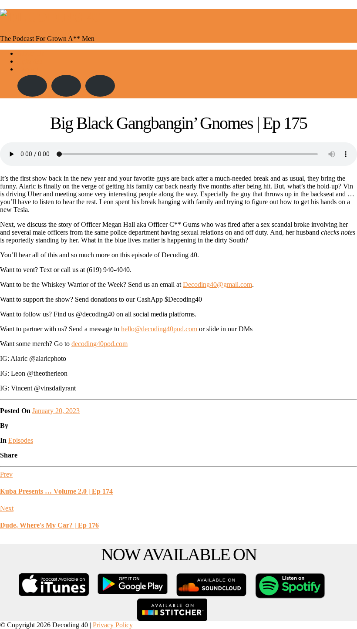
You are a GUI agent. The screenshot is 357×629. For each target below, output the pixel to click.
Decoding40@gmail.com (217, 284)
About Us (30, 53)
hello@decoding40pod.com (159, 329)
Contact (28, 69)
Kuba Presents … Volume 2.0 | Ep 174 (56, 491)
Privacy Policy (113, 625)
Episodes (29, 61)
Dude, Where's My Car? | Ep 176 (49, 525)
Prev (6, 474)
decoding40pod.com (99, 343)
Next (6, 508)
